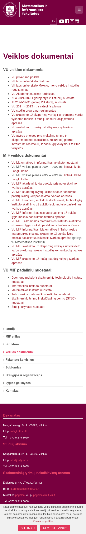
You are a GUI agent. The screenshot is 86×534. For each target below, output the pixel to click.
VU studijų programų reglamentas (33, 110)
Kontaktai (12, 390)
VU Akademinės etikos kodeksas (32, 94)
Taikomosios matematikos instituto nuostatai (40, 294)
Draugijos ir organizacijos (24, 375)
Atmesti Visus (55, 528)
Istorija (10, 328)
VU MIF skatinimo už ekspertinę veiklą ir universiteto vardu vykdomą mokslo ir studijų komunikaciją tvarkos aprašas (46, 250)
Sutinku (28, 528)
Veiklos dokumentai (38, 56)
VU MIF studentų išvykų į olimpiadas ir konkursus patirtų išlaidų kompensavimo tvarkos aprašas (43, 194)
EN (53, 21)
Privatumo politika (43, 521)
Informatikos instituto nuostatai (31, 286)
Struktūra (12, 344)
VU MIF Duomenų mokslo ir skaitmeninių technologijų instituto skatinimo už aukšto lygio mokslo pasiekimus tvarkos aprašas (46, 204)
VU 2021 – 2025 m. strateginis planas (36, 106)
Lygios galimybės (18, 383)
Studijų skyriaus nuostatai (28, 307)
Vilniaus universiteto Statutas (30, 81)
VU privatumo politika (25, 77)
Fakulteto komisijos (20, 359)
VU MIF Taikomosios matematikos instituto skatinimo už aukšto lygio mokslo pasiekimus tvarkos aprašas (46, 223)
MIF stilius (13, 336)
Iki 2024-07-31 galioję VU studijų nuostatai (39, 102)
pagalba (20, 495)
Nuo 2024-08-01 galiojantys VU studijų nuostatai (43, 98)
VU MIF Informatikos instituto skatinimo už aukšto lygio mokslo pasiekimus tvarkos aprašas (44, 214)
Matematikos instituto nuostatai (31, 290)
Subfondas (13, 367)
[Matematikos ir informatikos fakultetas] (25, 9)
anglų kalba (20, 171)
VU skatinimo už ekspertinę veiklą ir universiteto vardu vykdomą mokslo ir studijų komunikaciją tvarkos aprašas (47, 118)
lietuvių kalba (72, 166)
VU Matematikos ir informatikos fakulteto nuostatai (44, 162)
